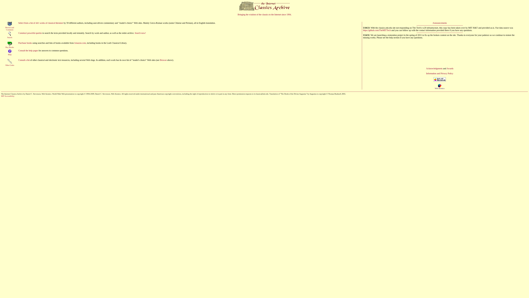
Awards (450, 68)
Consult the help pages (28, 50)
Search (9, 37)
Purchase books (25, 43)
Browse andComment (9, 28)
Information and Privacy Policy (439, 73)
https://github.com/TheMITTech (377, 30)
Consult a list (24, 60)
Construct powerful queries (30, 33)
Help (10, 55)
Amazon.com (80, 43)
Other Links (9, 65)
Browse (163, 60)
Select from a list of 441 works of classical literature (40, 23)
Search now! (140, 33)
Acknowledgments (434, 68)
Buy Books (10, 47)
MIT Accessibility (7, 96)
